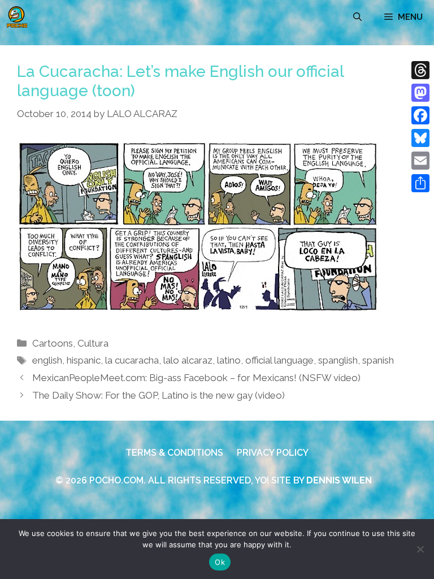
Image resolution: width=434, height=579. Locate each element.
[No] (420, 549)
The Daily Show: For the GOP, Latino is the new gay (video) (158, 395)
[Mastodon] (420, 92)
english (47, 360)
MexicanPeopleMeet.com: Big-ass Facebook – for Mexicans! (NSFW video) (196, 377)
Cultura (92, 343)
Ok (220, 562)
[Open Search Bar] (357, 17)
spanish (378, 360)
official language (279, 360)
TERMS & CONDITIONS (174, 452)
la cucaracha (132, 360)
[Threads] (420, 70)
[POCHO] (17, 17)
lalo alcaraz (187, 360)
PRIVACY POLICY (273, 452)
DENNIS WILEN (339, 480)
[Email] (420, 160)
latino (229, 360)
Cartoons (52, 343)
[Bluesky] (420, 138)
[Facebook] (420, 115)
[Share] (420, 183)
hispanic (84, 360)
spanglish (338, 360)
